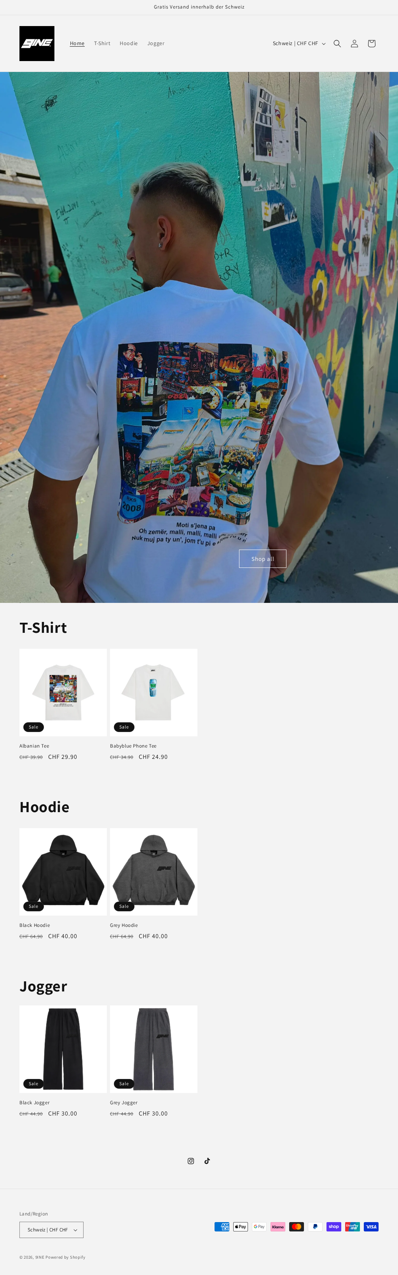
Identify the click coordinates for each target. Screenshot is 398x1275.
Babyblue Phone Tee (133, 746)
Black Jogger (34, 1103)
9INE (40, 1257)
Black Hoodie (34, 925)
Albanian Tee (34, 746)
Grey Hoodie (124, 925)
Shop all (262, 558)
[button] (337, 43)
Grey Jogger (124, 1103)
